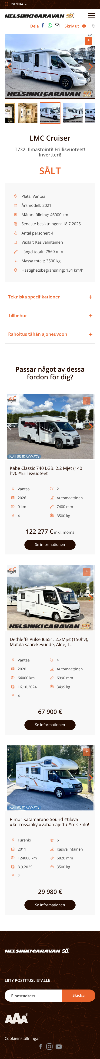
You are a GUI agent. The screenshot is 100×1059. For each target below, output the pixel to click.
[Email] (57, 25)
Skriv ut (72, 26)
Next (91, 67)
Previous (9, 67)
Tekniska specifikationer (34, 297)
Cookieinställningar (22, 1038)
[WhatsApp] (50, 25)
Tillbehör (17, 315)
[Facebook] (42, 25)
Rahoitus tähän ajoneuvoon (37, 334)
